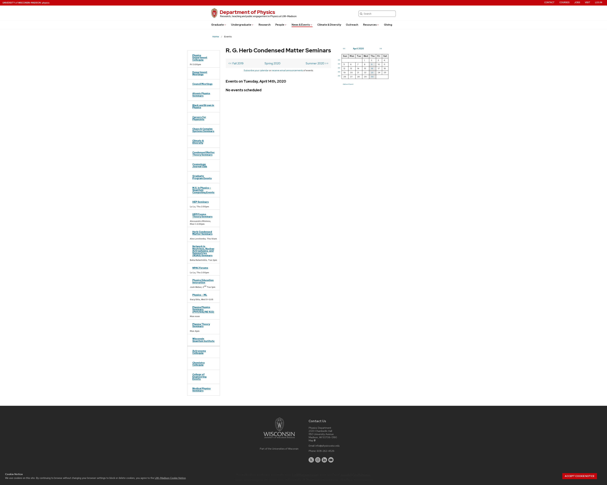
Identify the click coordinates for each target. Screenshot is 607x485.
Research (265, 24)
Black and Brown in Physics (203, 106)
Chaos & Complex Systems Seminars (203, 130)
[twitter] (311, 460)
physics (45, 2)
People (279, 24)
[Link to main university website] (279, 438)
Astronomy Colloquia (199, 352)
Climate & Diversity (329, 24)
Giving (388, 24)
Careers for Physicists (199, 118)
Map (311, 440)
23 (372, 72)
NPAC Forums (200, 267)
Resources (370, 24)
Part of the (279, 448)
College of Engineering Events (199, 376)
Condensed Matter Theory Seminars (203, 153)
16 (372, 68)
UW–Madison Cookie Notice (170, 478)
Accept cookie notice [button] (579, 476)
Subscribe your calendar (256, 70)
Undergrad (241, 24)
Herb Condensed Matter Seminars (202, 232)
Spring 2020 (272, 63)
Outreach (352, 24)
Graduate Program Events (202, 177)
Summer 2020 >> (317, 63)
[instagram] (318, 460)
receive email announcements (287, 70)
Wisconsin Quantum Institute (203, 339)
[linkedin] (324, 460)
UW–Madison (22, 2)
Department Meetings (199, 73)
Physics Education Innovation (203, 281)
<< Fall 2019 (235, 63)
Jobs (577, 2)
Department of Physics (247, 12)
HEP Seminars (200, 201)
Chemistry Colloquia (198, 363)
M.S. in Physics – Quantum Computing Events (203, 190)
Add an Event (348, 84)
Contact (549, 2)
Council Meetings (202, 83)
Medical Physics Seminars (201, 389)
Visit (587, 2)
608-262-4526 (325, 451)
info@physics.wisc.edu (328, 445)
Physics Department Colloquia (199, 57)
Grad (217, 24)
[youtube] (331, 460)
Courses (564, 2)
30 (372, 76)
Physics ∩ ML (199, 294)
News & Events (301, 24)
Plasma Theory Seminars (201, 325)
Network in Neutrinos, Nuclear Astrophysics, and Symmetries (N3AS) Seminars (203, 251)
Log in (598, 2)
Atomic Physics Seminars (201, 94)
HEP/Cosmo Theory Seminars (202, 215)
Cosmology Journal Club (199, 165)
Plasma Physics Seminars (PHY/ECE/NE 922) (203, 309)
